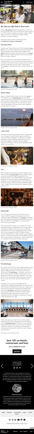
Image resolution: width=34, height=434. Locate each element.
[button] (32, 366)
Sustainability (17, 412)
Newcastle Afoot (11, 323)
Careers (24, 412)
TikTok (24, 420)
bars (6, 66)
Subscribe (9, 412)
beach (2, 53)
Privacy (17, 414)
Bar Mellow (14, 272)
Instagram (17, 368)
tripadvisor (20, 368)
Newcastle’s (8, 30)
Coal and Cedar (13, 174)
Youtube (18, 420)
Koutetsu (23, 217)
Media (3, 412)
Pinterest (21, 420)
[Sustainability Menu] (21, 2)
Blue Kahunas (17, 98)
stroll (28, 96)
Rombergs (11, 290)
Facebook (14, 368)
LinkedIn (15, 420)
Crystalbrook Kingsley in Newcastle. (11, 41)
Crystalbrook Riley (17, 362)
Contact (30, 412)
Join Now (17, 351)
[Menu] (2, 2)
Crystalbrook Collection (8, 2)
